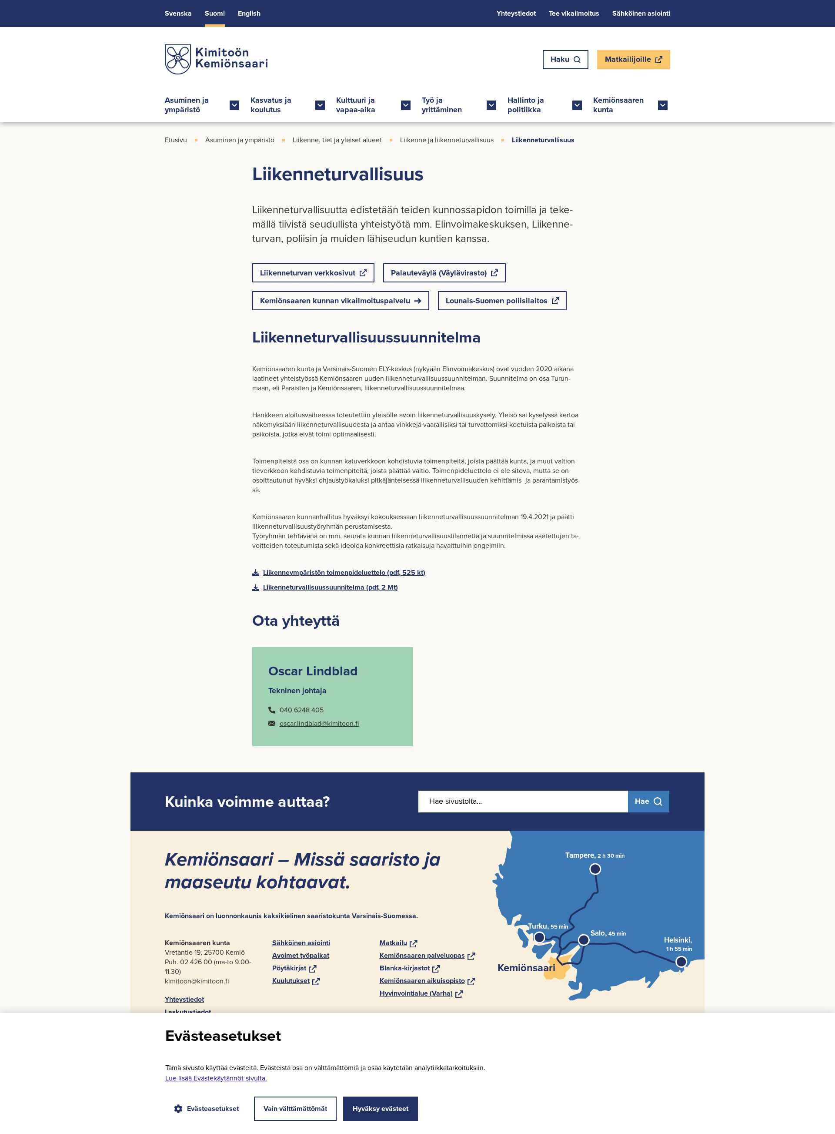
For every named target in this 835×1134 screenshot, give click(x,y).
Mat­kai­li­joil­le (628, 61)
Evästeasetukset (213, 1109)
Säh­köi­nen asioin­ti (641, 13)
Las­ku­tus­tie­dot (188, 1012)
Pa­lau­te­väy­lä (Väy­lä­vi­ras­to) (439, 274)
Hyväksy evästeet (380, 1109)
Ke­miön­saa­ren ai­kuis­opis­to (427, 981)
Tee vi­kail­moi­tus (574, 13)
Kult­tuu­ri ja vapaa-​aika (355, 104)
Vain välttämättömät (295, 1109)
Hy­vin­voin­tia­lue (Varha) (421, 993)
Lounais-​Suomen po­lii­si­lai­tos (496, 302)
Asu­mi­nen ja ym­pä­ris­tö (187, 104)
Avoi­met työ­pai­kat (300, 955)
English (249, 13)
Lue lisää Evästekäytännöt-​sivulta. (216, 1078)
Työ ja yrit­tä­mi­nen (442, 104)
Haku (560, 59)
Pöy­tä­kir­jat (294, 968)
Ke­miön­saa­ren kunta (618, 104)
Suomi (215, 13)
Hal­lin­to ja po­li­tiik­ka (526, 104)
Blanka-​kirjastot (410, 968)
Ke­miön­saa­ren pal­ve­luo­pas (427, 955)
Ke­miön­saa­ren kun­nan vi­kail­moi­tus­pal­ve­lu (335, 300)
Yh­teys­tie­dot (516, 13)
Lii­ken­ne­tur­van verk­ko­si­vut (307, 274)
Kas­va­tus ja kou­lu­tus (270, 104)
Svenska (178, 13)
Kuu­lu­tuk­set (296, 981)
